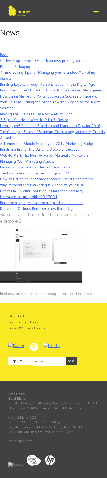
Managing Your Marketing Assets (27, 161)
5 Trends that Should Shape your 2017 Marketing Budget (48, 143)
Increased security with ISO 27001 (28, 196)
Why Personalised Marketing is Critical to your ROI (41, 184)
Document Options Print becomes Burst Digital (38, 208)
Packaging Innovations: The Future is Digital (35, 167)
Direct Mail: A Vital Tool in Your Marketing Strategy (41, 190)
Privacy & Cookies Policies (26, 328)
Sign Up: (16, 361)
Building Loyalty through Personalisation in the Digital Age (47, 84)
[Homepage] (19, 11)
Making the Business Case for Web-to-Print (36, 113)
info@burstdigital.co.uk (64, 408)
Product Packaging (15, 66)
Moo (29, 441)
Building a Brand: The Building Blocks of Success (39, 149)
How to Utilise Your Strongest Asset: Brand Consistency (46, 178)
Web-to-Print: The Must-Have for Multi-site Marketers (44, 155)
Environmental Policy (23, 322)
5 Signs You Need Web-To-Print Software (34, 119)
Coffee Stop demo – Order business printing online (43, 60)
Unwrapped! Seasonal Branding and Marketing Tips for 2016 (50, 125)
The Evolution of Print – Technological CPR (34, 173)
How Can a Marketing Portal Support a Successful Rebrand (48, 96)
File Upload (16, 316)
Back (4, 54)
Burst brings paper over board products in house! (41, 202)
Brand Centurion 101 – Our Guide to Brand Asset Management (52, 90)
